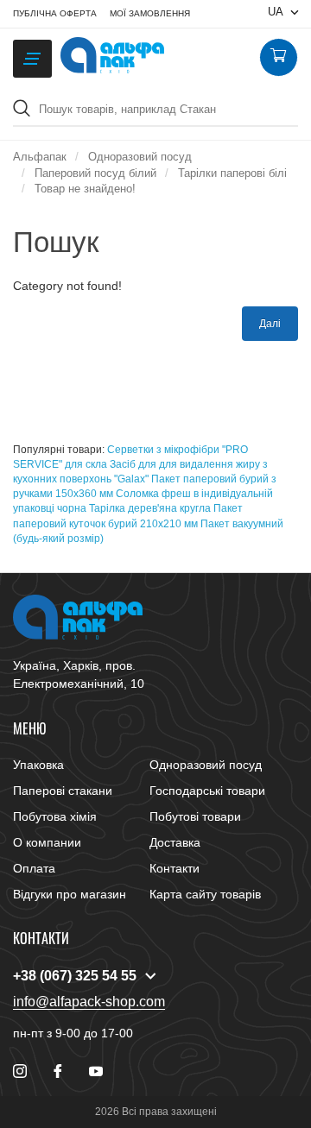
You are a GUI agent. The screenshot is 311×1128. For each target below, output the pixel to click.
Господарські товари (207, 790)
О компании (47, 842)
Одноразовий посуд (205, 765)
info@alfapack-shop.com (89, 1001)
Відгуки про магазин (69, 894)
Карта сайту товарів (205, 894)
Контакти (174, 868)
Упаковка (38, 765)
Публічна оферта (55, 13)
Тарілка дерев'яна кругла (150, 508)
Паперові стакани (62, 790)
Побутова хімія (55, 816)
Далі (270, 324)
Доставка (174, 842)
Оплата (34, 868)
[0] (278, 58)
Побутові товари (195, 816)
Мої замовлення (150, 13)
